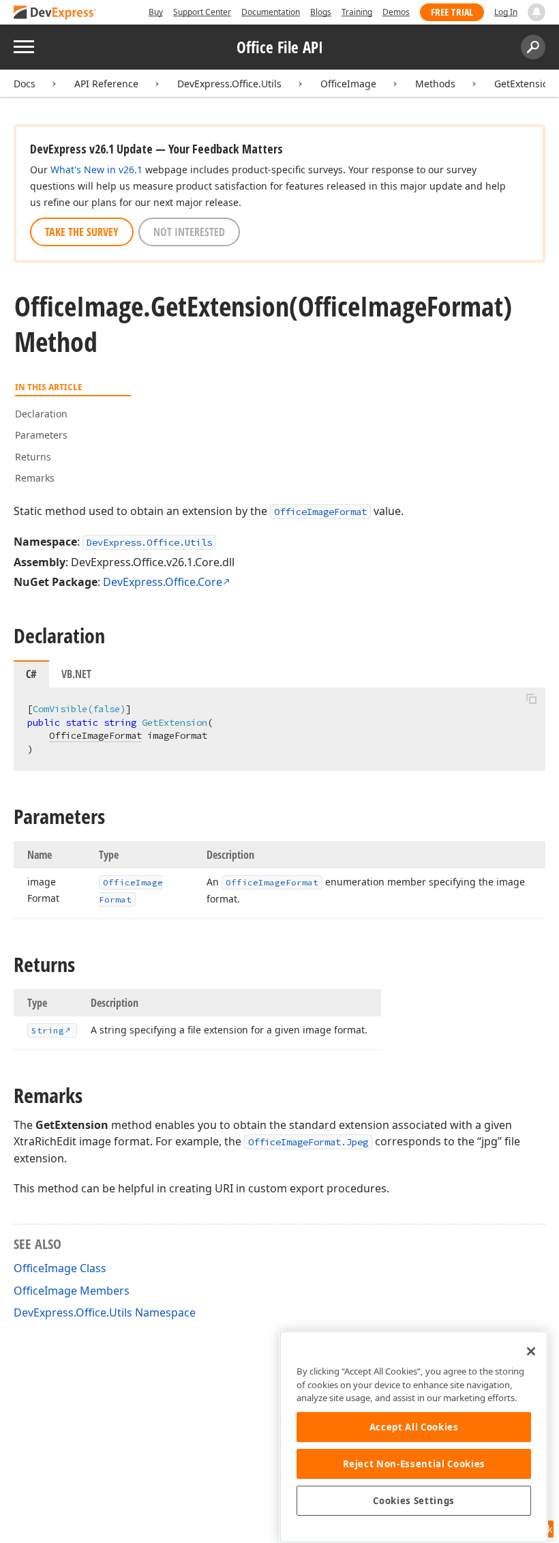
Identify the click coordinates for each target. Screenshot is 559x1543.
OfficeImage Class (60, 1268)
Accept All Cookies (414, 1427)
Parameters (41, 434)
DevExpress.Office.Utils (229, 83)
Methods (435, 83)
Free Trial (452, 11)
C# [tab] (31, 673)
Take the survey (82, 231)
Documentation (270, 12)
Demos (396, 12)
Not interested (189, 231)
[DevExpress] (55, 13)
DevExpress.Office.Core (162, 581)
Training (357, 12)
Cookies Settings (414, 1501)
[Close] (531, 1351)
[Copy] (531, 699)
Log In (505, 12)
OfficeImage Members (72, 1290)
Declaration (41, 413)
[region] (414, 1437)
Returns (33, 456)
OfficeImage (348, 83)
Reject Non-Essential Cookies (414, 1464)
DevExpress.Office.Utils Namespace (105, 1312)
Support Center (202, 12)
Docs (24, 83)
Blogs (320, 12)
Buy (156, 12)
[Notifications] (536, 12)
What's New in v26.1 (96, 169)
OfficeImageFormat (320, 511)
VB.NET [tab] (76, 673)
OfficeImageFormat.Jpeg (308, 1142)
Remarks (35, 477)
